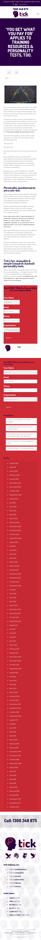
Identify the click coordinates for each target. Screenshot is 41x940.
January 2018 (13, 795)
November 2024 (15, 530)
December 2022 (15, 574)
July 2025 (12, 503)
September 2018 (15, 763)
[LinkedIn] (16, 4)
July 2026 (12, 467)
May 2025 (12, 510)
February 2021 (14, 649)
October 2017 (14, 807)
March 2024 (13, 562)
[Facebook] (13, 4)
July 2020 (12, 676)
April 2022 (12, 601)
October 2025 (14, 491)
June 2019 (12, 728)
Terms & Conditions (20, 933)
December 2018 (15, 751)
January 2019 (13, 748)
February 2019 (14, 744)
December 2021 (15, 609)
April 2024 (12, 558)
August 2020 (13, 672)
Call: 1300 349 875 (20, 820)
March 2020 (13, 692)
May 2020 (12, 684)
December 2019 (15, 704)
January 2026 (14, 479)
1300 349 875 (20, 9)
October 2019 (14, 712)
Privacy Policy (8, 933)
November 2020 (15, 661)
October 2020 (14, 665)
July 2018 (12, 771)
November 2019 (15, 708)
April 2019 (12, 736)
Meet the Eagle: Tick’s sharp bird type (20, 448)
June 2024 (13, 550)
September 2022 (15, 586)
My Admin (23, 4)
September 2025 (15, 495)
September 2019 (15, 716)
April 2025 (12, 514)
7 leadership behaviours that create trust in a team (20, 428)
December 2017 (15, 799)
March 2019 (13, 740)
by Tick (15, 905)
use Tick (14, 901)
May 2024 (12, 554)
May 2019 (12, 732)
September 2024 (15, 538)
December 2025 (15, 483)
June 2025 (12, 507)
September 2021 (15, 621)
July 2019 (12, 724)
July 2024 (12, 546)
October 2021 (14, 617)
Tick (19, 347)
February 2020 (14, 696)
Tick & (18, 869)
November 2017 (14, 803)
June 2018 (12, 775)
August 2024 (13, 542)
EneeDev (26, 931)
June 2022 (12, 593)
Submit (8, 338)
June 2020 (13, 680)
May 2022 (12, 597)
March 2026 (13, 471)
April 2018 (12, 783)
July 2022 (12, 589)
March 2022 (13, 605)
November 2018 (15, 755)
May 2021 (12, 637)
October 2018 (14, 759)
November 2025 (15, 487)
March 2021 (13, 645)
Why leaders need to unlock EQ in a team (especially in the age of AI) (20, 435)
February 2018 (14, 791)
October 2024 (14, 534)
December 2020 (15, 657)
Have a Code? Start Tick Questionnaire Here (21, 2)
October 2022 (14, 582)
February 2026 (14, 475)
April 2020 (12, 688)
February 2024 (14, 566)
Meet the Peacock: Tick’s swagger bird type (21, 442)
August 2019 (13, 720)
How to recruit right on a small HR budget (19, 421)
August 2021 (13, 625)
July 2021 (12, 629)
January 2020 (14, 700)
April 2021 (12, 641)
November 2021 (14, 613)
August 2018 (13, 767)
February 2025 (14, 522)
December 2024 (15, 526)
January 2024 (14, 570)
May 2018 (12, 779)
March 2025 (13, 518)
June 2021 (12, 633)
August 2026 (13, 463)
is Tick (14, 898)
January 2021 (13, 653)
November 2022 (15, 578)
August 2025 (13, 499)
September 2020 (15, 669)
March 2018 (13, 787)
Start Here (19, 915)
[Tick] (20, 14)
